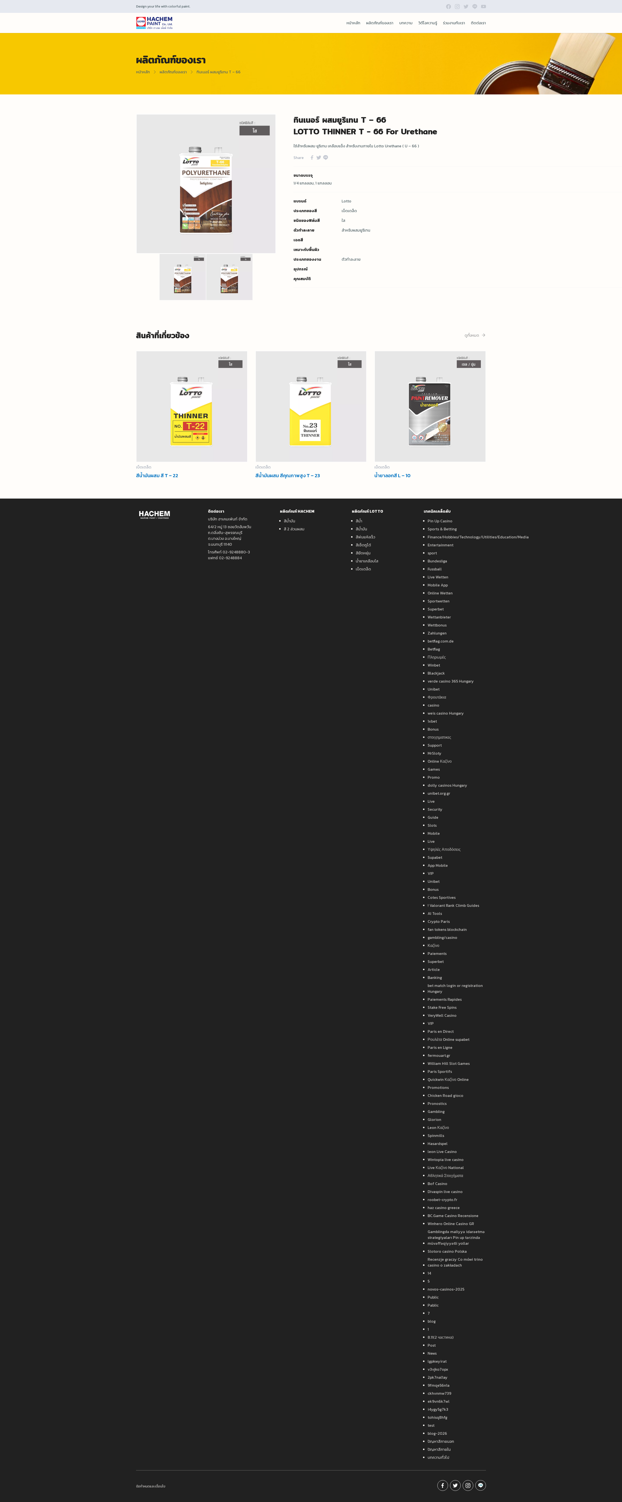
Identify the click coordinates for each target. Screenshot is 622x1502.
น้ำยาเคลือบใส (367, 561)
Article (434, 969)
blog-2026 (437, 1433)
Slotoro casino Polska (447, 1251)
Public (433, 1297)
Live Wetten (438, 577)
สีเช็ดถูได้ (363, 545)
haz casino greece (444, 1207)
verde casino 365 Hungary (451, 681)
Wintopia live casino (446, 1159)
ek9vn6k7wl (438, 1401)
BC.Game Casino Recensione (453, 1215)
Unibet (434, 689)
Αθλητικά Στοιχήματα (445, 1175)
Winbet (434, 665)
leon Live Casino (442, 1151)
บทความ (406, 23)
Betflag (434, 649)
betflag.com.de (441, 641)
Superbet (436, 609)
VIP (431, 873)
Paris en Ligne (440, 1047)
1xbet (432, 721)
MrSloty (434, 753)
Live (431, 801)
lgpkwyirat (437, 1361)
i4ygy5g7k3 (438, 1409)
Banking (435, 977)
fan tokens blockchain (447, 929)
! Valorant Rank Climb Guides (453, 905)
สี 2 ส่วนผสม (294, 529)
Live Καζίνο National (446, 1167)
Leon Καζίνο (438, 1127)
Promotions (438, 1087)
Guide (433, 817)
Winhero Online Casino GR (451, 1224)
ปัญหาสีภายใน (439, 1449)
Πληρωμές (437, 657)
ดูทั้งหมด (472, 335)
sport (432, 553)
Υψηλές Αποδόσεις (444, 849)
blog (432, 1321)
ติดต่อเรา (478, 23)
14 (429, 1273)
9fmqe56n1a (438, 1385)
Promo (434, 777)
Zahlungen (437, 633)
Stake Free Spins (442, 1007)
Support (435, 745)
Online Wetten (440, 593)
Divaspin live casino (445, 1191)
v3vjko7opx (438, 1369)
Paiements (437, 953)
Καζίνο (433, 945)
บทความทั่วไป (438, 1457)
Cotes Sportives (442, 897)
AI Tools (435, 913)
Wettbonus (437, 625)
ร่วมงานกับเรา (454, 23)
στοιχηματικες (439, 737)
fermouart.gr (439, 1055)
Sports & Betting (442, 529)
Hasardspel (438, 1143)
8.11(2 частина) (440, 1337)
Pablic (433, 1305)
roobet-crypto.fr (442, 1199)
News (432, 1353)
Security (435, 809)
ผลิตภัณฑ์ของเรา (379, 23)
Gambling (436, 1111)
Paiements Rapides (445, 999)
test (431, 1425)
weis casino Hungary (446, 713)
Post (432, 1345)
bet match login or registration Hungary (455, 988)
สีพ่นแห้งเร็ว (365, 537)
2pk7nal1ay (438, 1377)
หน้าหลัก (353, 23)
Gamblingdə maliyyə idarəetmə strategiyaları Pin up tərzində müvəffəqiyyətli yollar (456, 1237)
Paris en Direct (441, 1031)
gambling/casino (442, 937)
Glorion (434, 1119)
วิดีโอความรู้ (427, 23)
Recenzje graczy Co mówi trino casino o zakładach (455, 1262)
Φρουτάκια (437, 697)
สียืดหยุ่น (363, 553)
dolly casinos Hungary (447, 785)
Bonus (433, 729)
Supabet (435, 857)
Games (434, 769)
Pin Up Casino (440, 521)
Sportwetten (438, 601)
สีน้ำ (359, 521)
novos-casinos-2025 (446, 1289)
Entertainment (440, 545)
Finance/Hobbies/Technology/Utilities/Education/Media (478, 537)
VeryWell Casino (442, 1015)
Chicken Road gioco (445, 1095)
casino (433, 705)
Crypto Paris (439, 921)
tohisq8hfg (437, 1417)
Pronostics (437, 1103)
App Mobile (438, 865)
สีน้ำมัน (289, 521)
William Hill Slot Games (449, 1063)
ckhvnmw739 (439, 1393)
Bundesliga (437, 561)
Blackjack (436, 673)
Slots (432, 825)
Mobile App (438, 585)
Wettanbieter (439, 617)
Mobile (434, 833)
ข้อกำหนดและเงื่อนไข (150, 1486)
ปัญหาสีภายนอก (441, 1441)
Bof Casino (437, 1183)
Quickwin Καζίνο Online (448, 1079)
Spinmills (436, 1135)
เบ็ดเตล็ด (363, 569)
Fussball (435, 569)
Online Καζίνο (440, 761)
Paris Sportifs (440, 1071)
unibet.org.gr (439, 793)
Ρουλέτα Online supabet (448, 1039)
